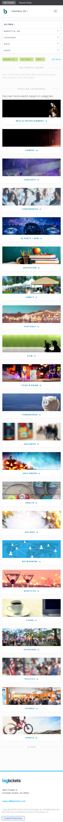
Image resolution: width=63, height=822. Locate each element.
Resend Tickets (25, 2)
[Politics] (31, 666)
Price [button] (7, 50)
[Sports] (31, 725)
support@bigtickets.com (13, 801)
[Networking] (31, 549)
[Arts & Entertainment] (31, 108)
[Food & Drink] (31, 373)
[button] (19, 11)
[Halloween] (31, 461)
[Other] (31, 608)
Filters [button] (9, 24)
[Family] (31, 285)
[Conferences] (31, 196)
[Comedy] (31, 138)
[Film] (31, 343)
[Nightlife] (31, 578)
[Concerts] (31, 167)
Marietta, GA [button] (12, 31)
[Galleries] (31, 431)
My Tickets (9, 2)
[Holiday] (31, 520)
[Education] (31, 255)
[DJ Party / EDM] (31, 226)
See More (56, 59)
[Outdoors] (31, 637)
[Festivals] (31, 314)
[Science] (31, 696)
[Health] (31, 490)
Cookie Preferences (13, 818)
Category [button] (10, 37)
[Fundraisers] (31, 402)
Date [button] (7, 44)
